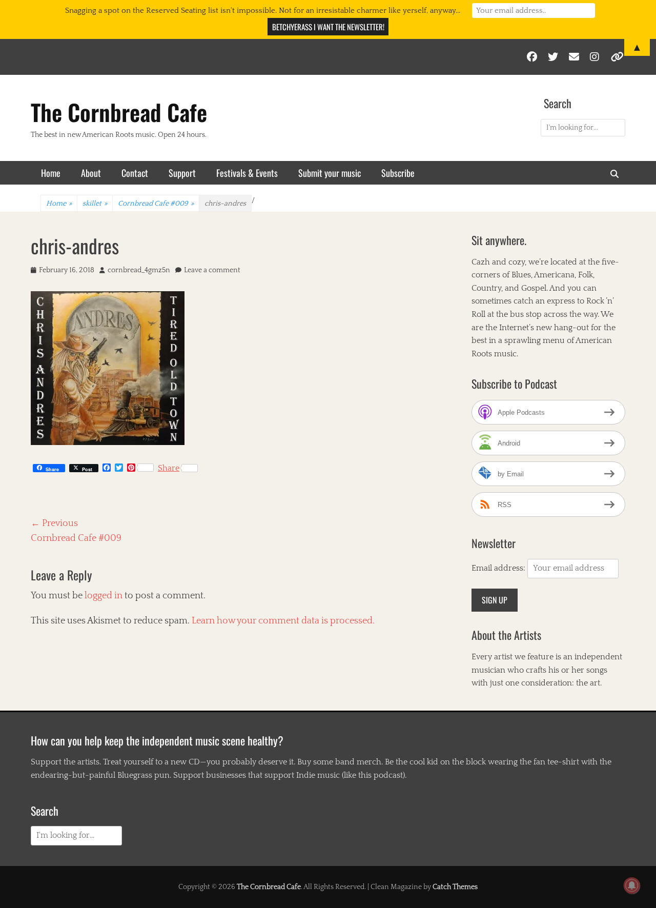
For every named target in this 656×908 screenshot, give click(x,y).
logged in (103, 596)
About (91, 172)
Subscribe (398, 172)
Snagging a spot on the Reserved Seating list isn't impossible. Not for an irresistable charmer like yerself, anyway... (262, 10)
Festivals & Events (247, 172)
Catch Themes (455, 887)
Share (168, 468)
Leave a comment (212, 270)
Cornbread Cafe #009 (156, 203)
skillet (95, 203)
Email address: (499, 568)
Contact (134, 172)
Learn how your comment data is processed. (283, 621)
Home (50, 172)
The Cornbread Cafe (119, 112)
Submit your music (329, 172)
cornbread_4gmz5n (139, 270)
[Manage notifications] (632, 885)
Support (182, 172)
